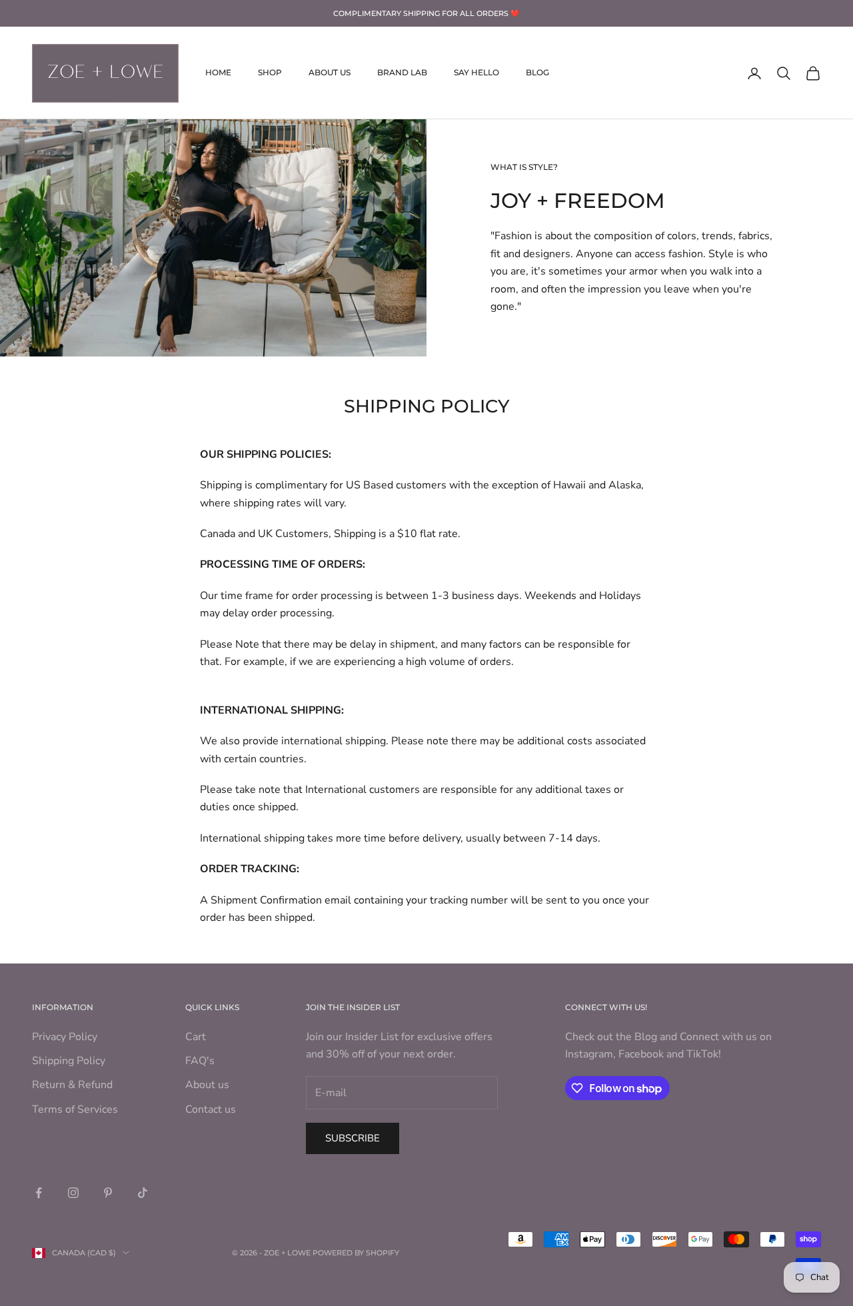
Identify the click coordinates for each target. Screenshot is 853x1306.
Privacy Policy (64, 1036)
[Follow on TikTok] (142, 1192)
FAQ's (200, 1060)
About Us (330, 73)
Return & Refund (72, 1084)
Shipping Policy (68, 1060)
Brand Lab (402, 73)
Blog (537, 73)
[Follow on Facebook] (38, 1192)
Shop (270, 73)
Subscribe (352, 1138)
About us (207, 1084)
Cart (195, 1036)
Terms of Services (75, 1109)
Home (218, 73)
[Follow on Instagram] (73, 1192)
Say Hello (476, 73)
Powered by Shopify (356, 1252)
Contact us (210, 1109)
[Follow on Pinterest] (108, 1192)
